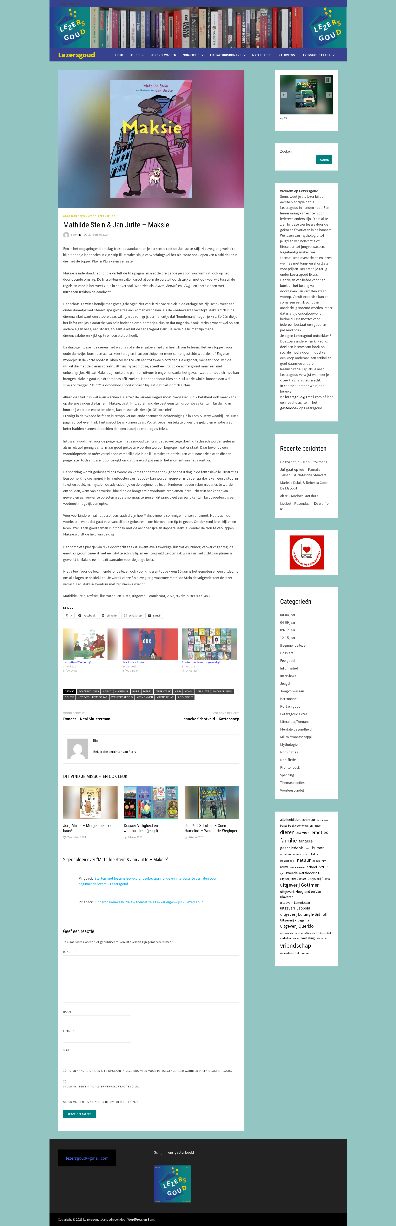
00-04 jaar (287, 614)
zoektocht (185, 697)
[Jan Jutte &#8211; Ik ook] (150, 644)
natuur (304, 860)
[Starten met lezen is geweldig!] (209, 644)
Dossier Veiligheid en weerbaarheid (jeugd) (141, 828)
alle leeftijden (290, 819)
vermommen (145, 697)
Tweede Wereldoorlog (302, 873)
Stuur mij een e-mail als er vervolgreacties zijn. (101, 1086)
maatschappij (287, 860)
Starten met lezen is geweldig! (201, 662)
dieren (147, 691)
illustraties (285, 854)
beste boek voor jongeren (296, 825)
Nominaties (289, 752)
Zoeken (286, 151)
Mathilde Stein (222, 691)
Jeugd (135, 55)
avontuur (121, 691)
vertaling (308, 938)
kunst (306, 854)
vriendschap (165, 697)
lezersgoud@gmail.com (303, 396)
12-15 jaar (287, 637)
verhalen (285, 938)
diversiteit (303, 833)
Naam (68, 1011)
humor (318, 847)
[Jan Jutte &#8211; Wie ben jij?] (90, 644)
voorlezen (322, 938)
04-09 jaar (70, 216)
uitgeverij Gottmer (299, 885)
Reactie (70, 952)
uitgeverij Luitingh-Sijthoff (304, 914)
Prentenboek (290, 767)
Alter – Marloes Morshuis (299, 495)
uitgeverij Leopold (295, 908)
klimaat (297, 854)
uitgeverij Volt (325, 933)
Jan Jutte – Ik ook (133, 662)
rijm (324, 860)
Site (66, 1050)
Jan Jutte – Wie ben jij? (77, 662)
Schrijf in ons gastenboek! (174, 1152)
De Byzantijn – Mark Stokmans (303, 461)
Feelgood (287, 660)
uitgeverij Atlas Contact (293, 879)
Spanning (287, 775)
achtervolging (89, 691)
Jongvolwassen (163, 55)
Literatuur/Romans (225, 55)
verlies (296, 938)
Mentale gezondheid (296, 729)
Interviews (286, 55)
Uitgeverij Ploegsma (294, 920)
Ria (79, 234)
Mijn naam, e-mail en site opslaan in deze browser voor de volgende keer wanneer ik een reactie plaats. (151, 1071)
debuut (318, 825)
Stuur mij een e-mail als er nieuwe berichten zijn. (101, 1102)
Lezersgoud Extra (316, 55)
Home (119, 55)
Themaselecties (292, 782)
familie (288, 840)
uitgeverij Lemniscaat (92, 697)
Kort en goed (290, 706)
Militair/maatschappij (296, 736)
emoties (319, 832)
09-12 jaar (287, 630)
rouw (284, 867)
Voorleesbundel (292, 790)
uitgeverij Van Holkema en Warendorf (298, 933)
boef (135, 691)
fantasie (306, 841)
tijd (282, 873)
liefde (314, 854)
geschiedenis (292, 848)
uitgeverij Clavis (319, 879)
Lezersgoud (76, 54)
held (178, 691)
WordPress (135, 1219)
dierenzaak (163, 691)
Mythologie (261, 55)
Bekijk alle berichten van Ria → (115, 751)
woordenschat (289, 953)
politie (69, 697)
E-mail (69, 1031)
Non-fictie (191, 55)
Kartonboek (289, 698)
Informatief (289, 668)
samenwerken (297, 867)
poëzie (316, 860)
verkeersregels (122, 697)
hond (188, 691)
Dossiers (286, 653)
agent (107, 691)
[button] (284, 95)
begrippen (322, 819)
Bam (150, 1219)
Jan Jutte (202, 691)
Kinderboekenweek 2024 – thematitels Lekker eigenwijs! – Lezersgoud (149, 902)
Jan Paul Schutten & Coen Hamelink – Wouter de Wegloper (211, 828)
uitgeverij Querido (297, 926)
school (312, 867)
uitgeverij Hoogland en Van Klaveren (300, 894)
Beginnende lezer (91, 216)
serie (323, 866)
